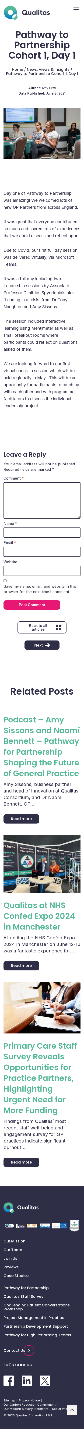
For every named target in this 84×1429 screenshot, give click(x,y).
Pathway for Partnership (26, 1288)
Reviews (11, 1267)
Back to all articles (38, 627)
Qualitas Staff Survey (23, 1296)
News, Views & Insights (48, 69)
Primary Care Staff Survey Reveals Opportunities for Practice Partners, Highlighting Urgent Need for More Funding (40, 1078)
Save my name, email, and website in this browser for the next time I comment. (40, 589)
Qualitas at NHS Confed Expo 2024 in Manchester (39, 916)
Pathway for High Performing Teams (37, 1335)
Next (38, 645)
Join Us (10, 1258)
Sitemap (9, 1400)
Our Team (13, 1250)
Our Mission (14, 1241)
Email (10, 542)
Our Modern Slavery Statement (26, 1409)
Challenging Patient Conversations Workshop (37, 1307)
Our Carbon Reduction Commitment (30, 1404)
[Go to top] (72, 1410)
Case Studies (16, 1276)
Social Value (61, 1409)
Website (10, 561)
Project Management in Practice (34, 1318)
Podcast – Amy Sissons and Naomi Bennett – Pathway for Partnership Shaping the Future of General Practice (42, 746)
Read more (21, 818)
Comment (14, 478)
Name (10, 523)
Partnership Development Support (36, 1326)
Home (17, 69)
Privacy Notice (29, 1400)
